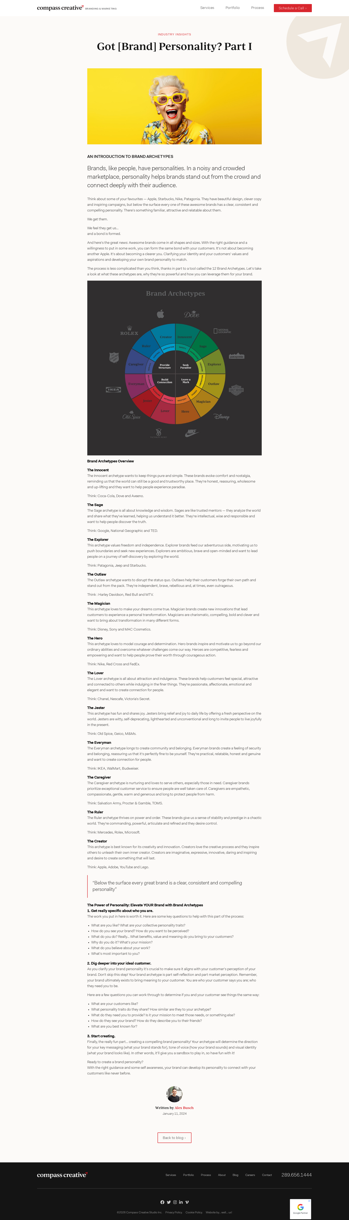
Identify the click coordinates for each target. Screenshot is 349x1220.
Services (207, 8)
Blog (235, 1175)
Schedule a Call (291, 8)
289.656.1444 (297, 1175)
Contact (267, 1175)
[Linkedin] (181, 1202)
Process (257, 8)
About (222, 1175)
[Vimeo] (187, 1202)
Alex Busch (184, 1107)
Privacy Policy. (173, 1212)
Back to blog (173, 1138)
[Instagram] (175, 1202)
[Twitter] (169, 1202)
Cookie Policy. (194, 1212)
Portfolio (233, 8)
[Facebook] (162, 1202)
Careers (250, 1175)
